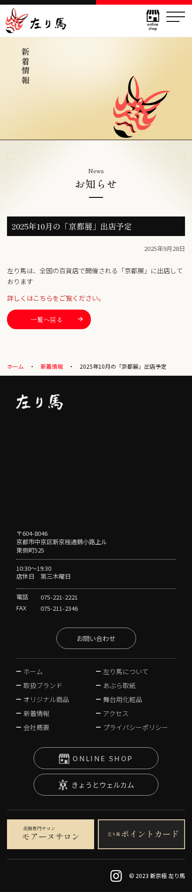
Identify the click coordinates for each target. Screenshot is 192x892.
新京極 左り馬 (36, 20)
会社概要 (36, 727)
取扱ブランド (42, 685)
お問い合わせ (96, 638)
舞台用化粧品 (122, 699)
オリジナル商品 (46, 699)
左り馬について (126, 671)
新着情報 (52, 366)
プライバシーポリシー (135, 727)
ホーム (15, 366)
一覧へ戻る (46, 319)
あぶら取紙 (119, 685)
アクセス (116, 713)
